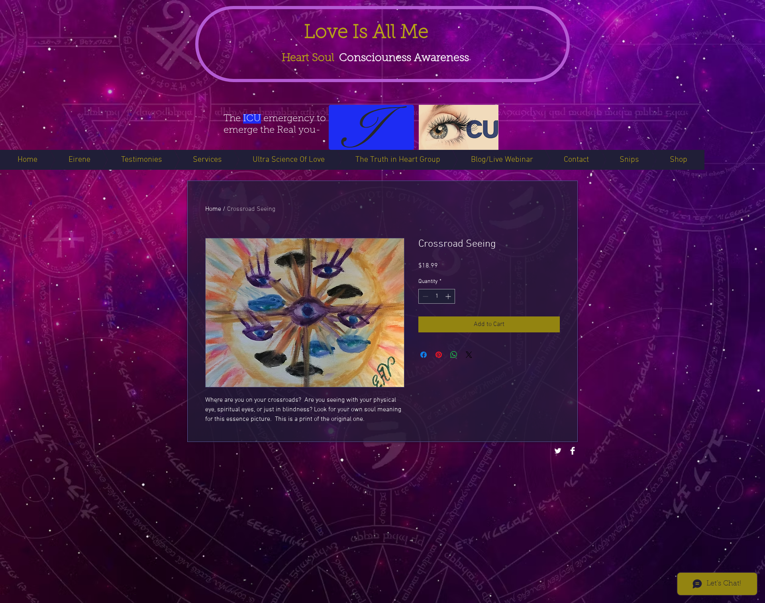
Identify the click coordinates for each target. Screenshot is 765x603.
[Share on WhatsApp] (454, 354)
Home (213, 209)
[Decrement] (425, 296)
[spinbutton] (437, 296)
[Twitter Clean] (558, 451)
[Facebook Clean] (573, 451)
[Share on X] (469, 354)
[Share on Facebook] (423, 354)
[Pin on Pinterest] (438, 354)
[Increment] (449, 296)
